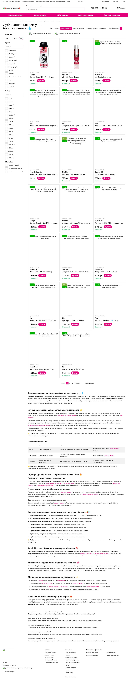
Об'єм (7, 91)
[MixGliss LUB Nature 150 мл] (76, 152)
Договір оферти (61, 1)
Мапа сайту (69, 672)
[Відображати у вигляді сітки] (121, 28)
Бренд (7, 43)
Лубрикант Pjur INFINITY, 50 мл (43, 320)
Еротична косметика (112, 15)
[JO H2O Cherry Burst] (76, 55)
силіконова (61, 580)
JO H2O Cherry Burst (70, 77)
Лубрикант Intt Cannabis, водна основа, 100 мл (48, 126)
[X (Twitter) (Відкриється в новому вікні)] (75, 1)
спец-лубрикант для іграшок (58, 586)
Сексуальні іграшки (15, 15)
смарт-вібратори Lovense (45, 485)
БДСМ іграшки (62, 15)
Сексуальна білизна (85, 15)
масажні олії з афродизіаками (99, 556)
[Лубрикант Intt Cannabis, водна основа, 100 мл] (44, 104)
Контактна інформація (42, 1)
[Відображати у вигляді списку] (123, 28)
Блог (68, 1)
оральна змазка (78, 583)
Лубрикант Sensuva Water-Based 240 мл (78, 223)
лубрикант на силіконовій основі (39, 425)
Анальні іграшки (40, 15)
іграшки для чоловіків (102, 553)
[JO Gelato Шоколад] (109, 55)
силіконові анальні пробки (89, 494)
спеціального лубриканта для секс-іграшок (59, 483)
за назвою (103, 28)
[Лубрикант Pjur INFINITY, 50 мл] (44, 298)
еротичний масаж (82, 556)
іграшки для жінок (86, 553)
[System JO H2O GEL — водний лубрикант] (109, 201)
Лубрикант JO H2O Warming (41, 272)
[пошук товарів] (83, 9)
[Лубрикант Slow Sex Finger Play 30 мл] (44, 152)
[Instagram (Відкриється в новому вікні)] (73, 1)
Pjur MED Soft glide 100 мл (73, 369)
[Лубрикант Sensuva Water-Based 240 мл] (76, 201)
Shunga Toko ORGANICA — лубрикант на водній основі (51, 223)
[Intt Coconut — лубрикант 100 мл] (109, 104)
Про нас (5, 1)
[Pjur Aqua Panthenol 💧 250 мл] (109, 298)
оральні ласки (114, 448)
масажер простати (92, 586)
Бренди (52, 1)
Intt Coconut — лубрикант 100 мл (108, 126)
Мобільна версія (9, 671)
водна (41, 580)
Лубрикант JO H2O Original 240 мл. (76, 272)
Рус (81, 1)
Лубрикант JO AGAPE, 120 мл (106, 272)
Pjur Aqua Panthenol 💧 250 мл (107, 320)
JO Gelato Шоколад (103, 77)
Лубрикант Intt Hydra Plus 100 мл (75, 126)
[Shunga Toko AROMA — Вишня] (44, 55)
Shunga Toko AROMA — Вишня (42, 77)
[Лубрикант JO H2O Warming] (44, 250)
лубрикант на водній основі (66, 415)
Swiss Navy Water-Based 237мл (42, 369)
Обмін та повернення (28, 1)
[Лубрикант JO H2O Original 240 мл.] (76, 250)
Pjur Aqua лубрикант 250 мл (73, 320)
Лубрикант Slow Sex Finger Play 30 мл (45, 174)
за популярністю (66, 28)
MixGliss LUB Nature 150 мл (73, 174)
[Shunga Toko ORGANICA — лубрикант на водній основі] (44, 201)
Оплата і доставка (14, 1)
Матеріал (9, 162)
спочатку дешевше (78, 28)
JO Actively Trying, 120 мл (105, 174)
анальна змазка (109, 455)
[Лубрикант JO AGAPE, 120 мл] (109, 250)
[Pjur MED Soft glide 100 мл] (76, 347)
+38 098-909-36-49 (99, 8)
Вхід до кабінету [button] (71, 652)
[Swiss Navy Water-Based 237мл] (44, 347)
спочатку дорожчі (92, 28)
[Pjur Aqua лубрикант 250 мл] (76, 298)
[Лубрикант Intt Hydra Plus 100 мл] (76, 104)
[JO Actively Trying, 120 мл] (109, 152)
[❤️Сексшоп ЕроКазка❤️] (8, 653)
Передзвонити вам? (92, 655)
